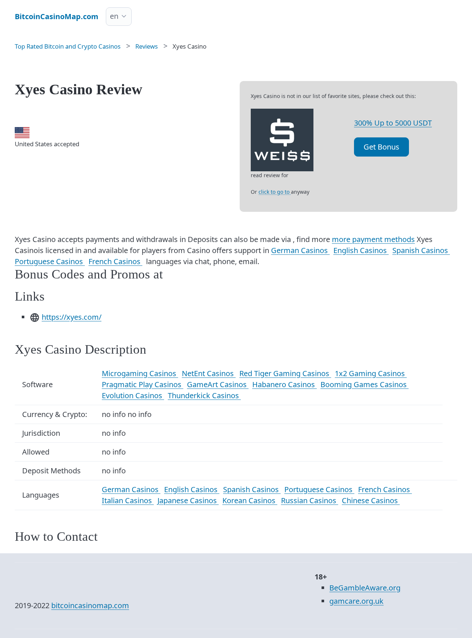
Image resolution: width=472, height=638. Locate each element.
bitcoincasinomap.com (90, 605)
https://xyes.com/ (71, 317)
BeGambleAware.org (364, 588)
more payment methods (373, 239)
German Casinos (300, 250)
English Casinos (361, 250)
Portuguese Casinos (50, 261)
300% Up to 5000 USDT (393, 123)
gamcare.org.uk (356, 601)
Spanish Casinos (421, 250)
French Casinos (115, 261)
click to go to (274, 191)
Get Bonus (381, 147)
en (114, 16)
